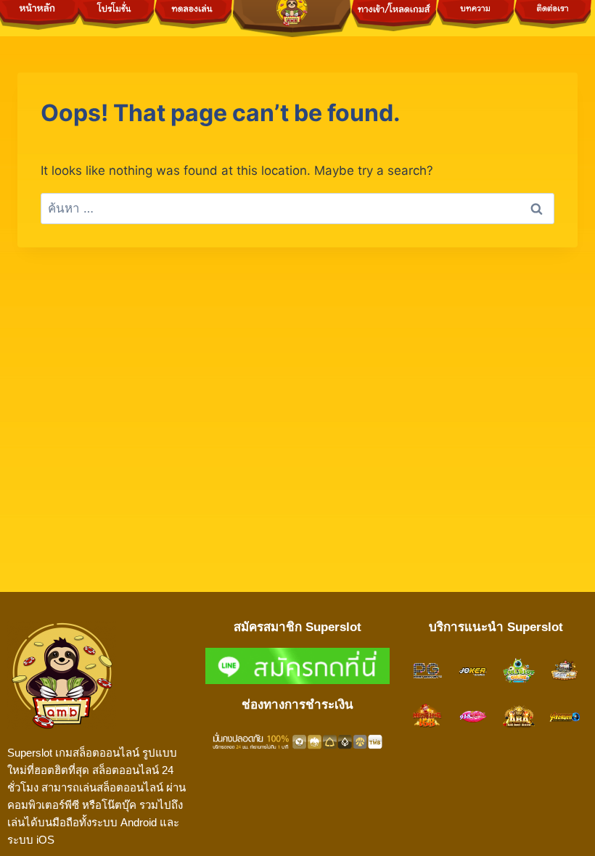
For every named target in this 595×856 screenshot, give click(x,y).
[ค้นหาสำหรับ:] (297, 208)
